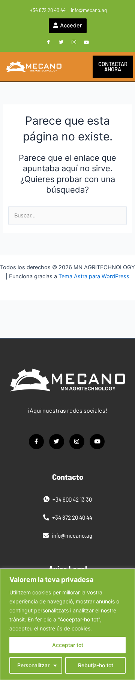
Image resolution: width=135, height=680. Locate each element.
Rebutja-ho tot (95, 665)
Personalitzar (33, 665)
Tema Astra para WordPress (93, 276)
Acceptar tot (67, 645)
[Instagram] (74, 42)
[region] (67, 624)
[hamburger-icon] (76, 66)
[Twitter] (61, 42)
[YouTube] (86, 42)
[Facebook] (48, 42)
